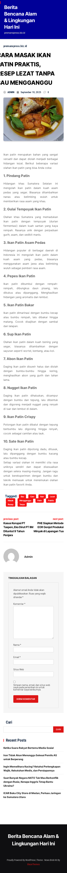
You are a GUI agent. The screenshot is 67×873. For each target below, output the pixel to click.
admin (10, 92)
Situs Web (18, 669)
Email (17, 657)
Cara (32, 496)
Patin (39, 500)
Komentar (19, 604)
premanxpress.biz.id (15, 46)
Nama (17, 645)
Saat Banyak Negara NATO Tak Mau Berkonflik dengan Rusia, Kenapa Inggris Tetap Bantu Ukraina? (30, 781)
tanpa (22, 504)
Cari (9, 722)
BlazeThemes (33, 864)
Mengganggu (25, 500)
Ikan (42, 496)
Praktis (51, 500)
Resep (10, 504)
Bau (22, 496)
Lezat (52, 496)
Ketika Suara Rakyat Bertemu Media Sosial (28, 747)
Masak (10, 500)
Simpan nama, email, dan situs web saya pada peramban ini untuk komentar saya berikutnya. (31, 687)
